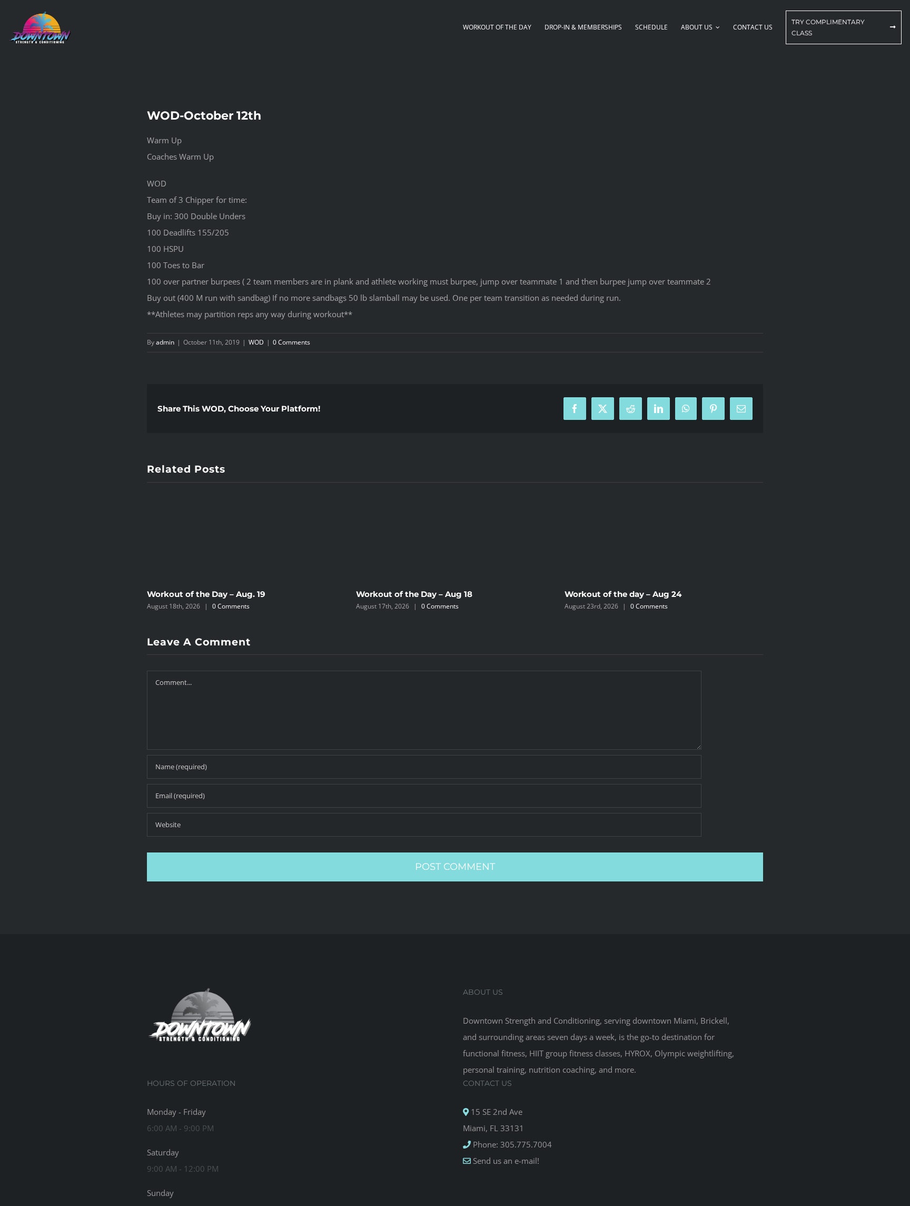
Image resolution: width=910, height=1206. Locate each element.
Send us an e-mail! (505, 1160)
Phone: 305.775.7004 (511, 1144)
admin (165, 342)
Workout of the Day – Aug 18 (414, 594)
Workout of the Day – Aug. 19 (206, 594)
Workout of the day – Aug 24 (623, 594)
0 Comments (291, 342)
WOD (256, 342)
